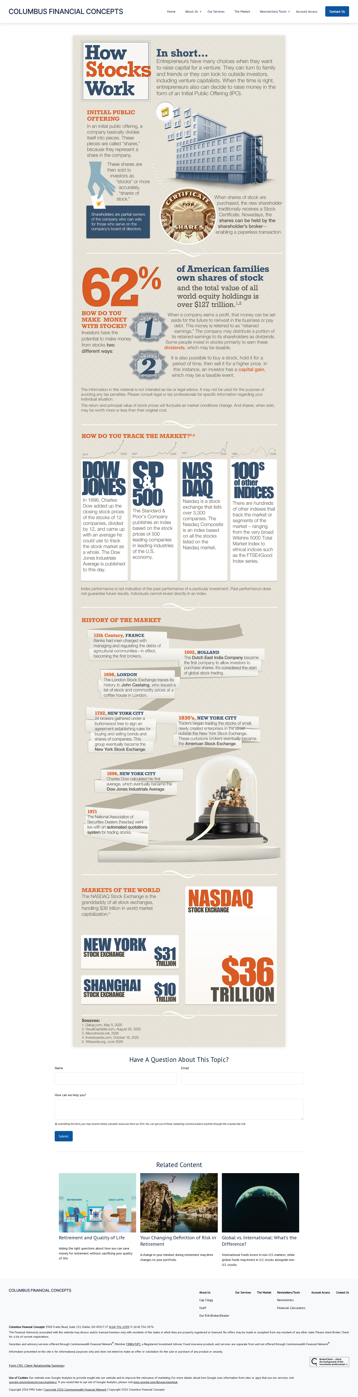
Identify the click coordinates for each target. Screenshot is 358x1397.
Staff (202, 1308)
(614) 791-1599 (119, 1327)
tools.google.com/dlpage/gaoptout (155, 1382)
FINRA (130, 1344)
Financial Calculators (291, 1308)
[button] (171, 11)
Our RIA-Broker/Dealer (214, 1316)
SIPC (138, 1344)
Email (185, 1068)
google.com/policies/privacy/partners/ (33, 1382)
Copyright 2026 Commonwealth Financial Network (75, 1389)
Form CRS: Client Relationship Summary (36, 1365)
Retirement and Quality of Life (92, 1237)
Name (59, 1068)
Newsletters (285, 1300)
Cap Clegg (206, 1300)
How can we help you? (70, 1095)
